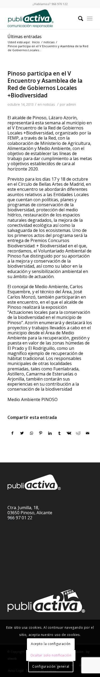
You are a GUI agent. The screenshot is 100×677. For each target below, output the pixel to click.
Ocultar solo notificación (50, 655)
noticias (49, 104)
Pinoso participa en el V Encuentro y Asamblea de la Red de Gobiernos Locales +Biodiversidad (44, 84)
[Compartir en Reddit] (78, 433)
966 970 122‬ (59, 4)
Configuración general (50, 666)
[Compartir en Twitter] (21, 433)
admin (71, 104)
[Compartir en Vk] (68, 433)
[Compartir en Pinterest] (40, 433)
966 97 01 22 (19, 518)
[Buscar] (78, 18)
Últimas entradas (24, 36)
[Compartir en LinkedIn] (50, 433)
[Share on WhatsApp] (31, 433)
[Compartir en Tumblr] (59, 433)
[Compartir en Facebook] (12, 433)
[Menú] (90, 18)
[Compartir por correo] (87, 433)
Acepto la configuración (51, 644)
